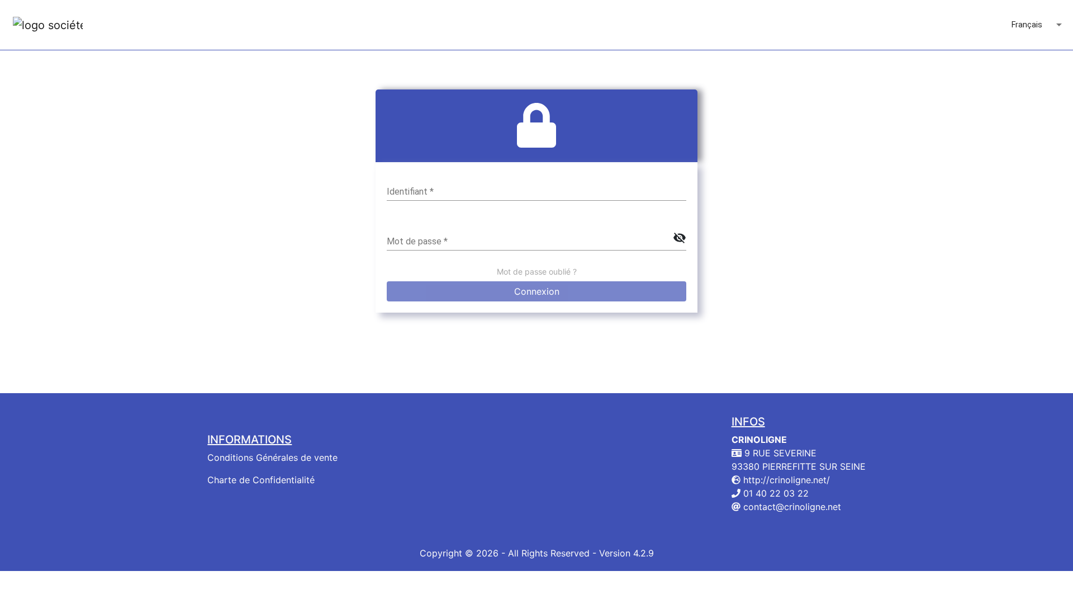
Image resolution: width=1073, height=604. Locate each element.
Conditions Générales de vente (272, 457)
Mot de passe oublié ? (537, 271)
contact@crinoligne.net (790, 506)
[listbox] (1038, 25)
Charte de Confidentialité (261, 479)
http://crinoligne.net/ (785, 479)
